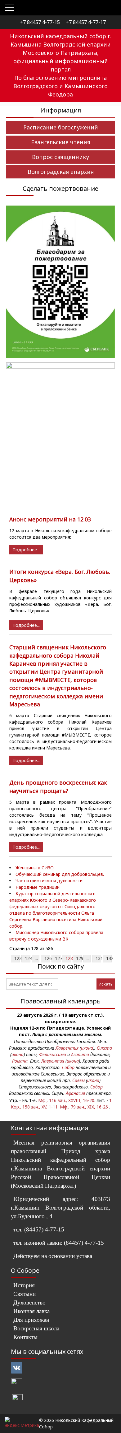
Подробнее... (26, 550)
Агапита (80, 1054)
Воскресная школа (36, 1328)
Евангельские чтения (60, 142)
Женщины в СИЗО (35, 868)
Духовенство (29, 1302)
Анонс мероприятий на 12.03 (50, 519)
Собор (68, 1067)
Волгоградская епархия (61, 171)
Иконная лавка (31, 1311)
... (36, 958)
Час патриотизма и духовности (49, 881)
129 (79, 958)
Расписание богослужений (60, 127)
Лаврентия (67, 1048)
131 (99, 958)
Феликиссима (52, 1054)
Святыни (24, 1294)
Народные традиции (38, 887)
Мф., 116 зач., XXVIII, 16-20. (66, 1100)
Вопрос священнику (60, 157)
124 (28, 958)
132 (110, 958)
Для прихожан (31, 1320)
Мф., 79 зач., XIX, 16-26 (84, 1107)
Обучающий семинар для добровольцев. (60, 874)
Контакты (25, 1337)
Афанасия (75, 1093)
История (24, 1285)
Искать (106, 984)
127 (58, 958)
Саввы (78, 1080)
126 (48, 958)
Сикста (104, 1048)
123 (18, 958)
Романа (20, 1061)
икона (87, 1048)
